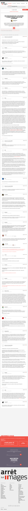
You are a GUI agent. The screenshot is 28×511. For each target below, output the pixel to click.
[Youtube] (12, 506)
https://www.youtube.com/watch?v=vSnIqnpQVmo (9, 251)
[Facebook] (9, 506)
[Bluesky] (10, 506)
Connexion (25, 0)
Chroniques (23, 3)
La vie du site (19, 485)
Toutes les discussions (20, 493)
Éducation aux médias (20, 488)
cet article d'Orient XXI (17, 156)
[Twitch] (15, 506)
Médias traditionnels (3, 495)
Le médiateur (19, 486)
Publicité (2, 494)
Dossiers (10, 488)
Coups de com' (2, 485)
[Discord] (17, 506)
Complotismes (2, 493)
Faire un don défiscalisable (21, 497)
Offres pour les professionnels (21, 496)
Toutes (10, 484)
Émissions (18, 3)
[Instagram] (14, 506)
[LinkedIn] (18, 506)
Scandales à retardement (3, 486)
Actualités (14, 3)
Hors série (2, 509)
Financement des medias (3, 498)
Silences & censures (3, 496)
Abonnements (19, 484)
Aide (18, 495)
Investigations (2, 488)
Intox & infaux (2, 487)
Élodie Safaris (15, 20)
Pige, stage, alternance (20, 494)
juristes (20, 398)
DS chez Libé (5, 509)
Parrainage (19, 487)
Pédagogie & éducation (3, 497)
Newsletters (19, 498)
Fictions (1, 484)
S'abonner (24, 9)
